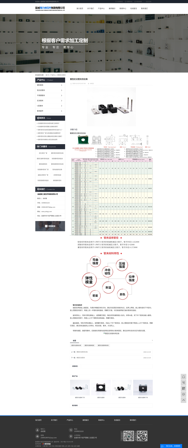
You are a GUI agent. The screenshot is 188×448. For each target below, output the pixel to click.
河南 (62, 446)
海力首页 (79, 8)
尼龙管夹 (40, 100)
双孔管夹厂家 (43, 153)
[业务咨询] (183, 376)
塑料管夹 (40, 85)
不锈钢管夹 (41, 95)
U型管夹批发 (57, 175)
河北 (53, 446)
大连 (72, 446)
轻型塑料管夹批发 (57, 158)
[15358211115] (183, 382)
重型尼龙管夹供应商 (103, 345)
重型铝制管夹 (43, 164)
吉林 (69, 446)
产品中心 (101, 8)
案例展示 (112, 8)
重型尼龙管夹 (61, 75)
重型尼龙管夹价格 (76, 345)
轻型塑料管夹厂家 (43, 169)
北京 (75, 446)
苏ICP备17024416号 (67, 442)
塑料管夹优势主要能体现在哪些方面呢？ (50, 136)
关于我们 (90, 8)
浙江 (47, 446)
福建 (59, 446)
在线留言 (120, 1)
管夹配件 (40, 111)
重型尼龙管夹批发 (89, 345)
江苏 (50, 446)
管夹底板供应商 (57, 169)
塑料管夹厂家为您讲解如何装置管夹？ (49, 133)
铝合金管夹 (41, 90)
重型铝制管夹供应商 (57, 164)
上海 (43, 446)
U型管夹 (40, 106)
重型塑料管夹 (57, 180)
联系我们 (144, 8)
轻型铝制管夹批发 (43, 180)
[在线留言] (183, 394)
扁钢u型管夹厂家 (43, 175)
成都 (78, 446)
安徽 (56, 446)
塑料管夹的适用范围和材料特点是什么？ (50, 130)
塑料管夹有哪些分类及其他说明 (47, 139)
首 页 (47, 75)
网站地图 (139, 1)
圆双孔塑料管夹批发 (43, 158)
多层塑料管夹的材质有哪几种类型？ (49, 123)
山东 (65, 446)
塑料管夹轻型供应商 (57, 153)
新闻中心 (123, 8)
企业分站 (148, 1)
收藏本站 (129, 1)
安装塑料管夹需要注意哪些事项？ (48, 126)
